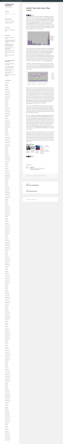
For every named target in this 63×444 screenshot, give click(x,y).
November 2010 (7, 355)
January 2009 (7, 393)
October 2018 (7, 213)
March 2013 (7, 311)
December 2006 (7, 436)
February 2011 (7, 350)
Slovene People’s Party (44, 64)
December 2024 (7, 111)
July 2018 (6, 216)
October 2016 (7, 247)
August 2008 (7, 402)
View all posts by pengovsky (34, 169)
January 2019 (7, 209)
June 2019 (6, 201)
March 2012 (7, 328)
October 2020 (7, 178)
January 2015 (7, 276)
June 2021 (6, 164)
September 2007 (7, 421)
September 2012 (7, 317)
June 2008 (6, 405)
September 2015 (7, 264)
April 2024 (6, 118)
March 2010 (7, 369)
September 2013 (7, 302)
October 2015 (7, 262)
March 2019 (7, 206)
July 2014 (6, 285)
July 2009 (6, 383)
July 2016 (6, 250)
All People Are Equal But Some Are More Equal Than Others (28, 151)
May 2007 (6, 427)
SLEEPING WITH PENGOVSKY (9, 4)
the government (43, 19)
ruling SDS (33, 22)
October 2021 (7, 161)
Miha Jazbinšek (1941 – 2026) (9, 50)
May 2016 (6, 254)
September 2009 (7, 379)
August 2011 (7, 340)
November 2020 (7, 176)
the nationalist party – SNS (43, 55)
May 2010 (6, 366)
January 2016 (7, 257)
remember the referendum (36, 115)
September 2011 (7, 338)
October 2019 (7, 195)
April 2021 (6, 168)
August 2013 (7, 304)
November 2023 (7, 123)
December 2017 (7, 228)
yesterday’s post (29, 103)
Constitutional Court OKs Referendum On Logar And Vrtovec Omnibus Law (9, 45)
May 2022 (6, 151)
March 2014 (7, 292)
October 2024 (7, 113)
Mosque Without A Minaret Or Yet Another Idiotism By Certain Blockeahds (42, 152)
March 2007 (7, 431)
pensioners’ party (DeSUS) (47, 51)
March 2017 (7, 238)
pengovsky (6, 63)
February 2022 (7, 156)
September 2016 (7, 249)
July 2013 (6, 305)
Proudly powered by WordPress (31, 199)
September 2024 (7, 115)
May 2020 (6, 183)
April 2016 (6, 256)
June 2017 (6, 235)
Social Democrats (31, 23)
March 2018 (7, 223)
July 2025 (6, 101)
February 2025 (7, 108)
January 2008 (7, 414)
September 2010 (7, 359)
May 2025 (6, 104)
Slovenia (44, 175)
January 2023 (7, 139)
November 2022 (7, 142)
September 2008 (7, 400)
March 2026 (7, 89)
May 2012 (6, 324)
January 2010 (7, 372)
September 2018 (7, 214)
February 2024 (7, 121)
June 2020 (6, 182)
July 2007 (6, 424)
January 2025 (7, 109)
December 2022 (7, 140)
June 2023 (6, 130)
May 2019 (6, 202)
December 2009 (7, 374)
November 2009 (7, 376)
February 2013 (7, 312)
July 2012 (6, 321)
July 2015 (6, 268)
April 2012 (6, 326)
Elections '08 (40, 175)
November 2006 (7, 438)
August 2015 (7, 266)
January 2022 (7, 158)
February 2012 (7, 329)
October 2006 (7, 439)
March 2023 (7, 135)
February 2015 (7, 274)
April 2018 (6, 221)
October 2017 (7, 231)
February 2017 (7, 240)
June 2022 (6, 149)
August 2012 (7, 319)
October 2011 (7, 336)
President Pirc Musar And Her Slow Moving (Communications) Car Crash (10, 41)
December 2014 (7, 278)
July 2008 (6, 403)
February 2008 (7, 412)
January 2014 (7, 295)
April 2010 (6, 367)
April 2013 (6, 309)
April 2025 (6, 106)
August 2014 (7, 283)
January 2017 (7, 242)
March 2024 (7, 120)
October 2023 (7, 125)
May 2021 (6, 166)
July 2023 (6, 128)
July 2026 (6, 84)
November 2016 (7, 245)
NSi (39, 63)
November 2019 (7, 194)
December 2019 (7, 192)
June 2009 (6, 384)
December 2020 (7, 175)
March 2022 (7, 154)
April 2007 (6, 429)
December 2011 (7, 333)
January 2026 (7, 92)
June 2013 (6, 307)
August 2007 (7, 422)
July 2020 (6, 180)
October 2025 (7, 97)
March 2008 (7, 410)
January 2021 (7, 173)
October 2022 (7, 144)
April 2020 (6, 185)
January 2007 (7, 434)
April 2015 (6, 271)
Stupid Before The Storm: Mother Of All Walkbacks (37, 151)
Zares (37, 48)
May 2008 (6, 407)
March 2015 (7, 273)
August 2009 (7, 381)
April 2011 (6, 347)
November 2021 (7, 159)
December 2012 (7, 316)
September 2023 (7, 127)
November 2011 (7, 335)
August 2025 (7, 99)
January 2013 (7, 314)
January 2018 (7, 226)
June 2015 (6, 269)
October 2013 (7, 300)
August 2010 (7, 360)
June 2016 (6, 252)
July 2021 (6, 163)
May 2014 (6, 288)
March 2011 (7, 348)
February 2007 (7, 433)
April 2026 (6, 87)
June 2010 (6, 364)
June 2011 (6, 343)
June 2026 (6, 85)
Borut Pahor (35, 97)
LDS (50, 48)
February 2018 (7, 225)
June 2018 (6, 218)
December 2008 (7, 395)
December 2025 (7, 94)
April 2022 (6, 152)
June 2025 (6, 103)
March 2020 (7, 187)
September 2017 (7, 233)
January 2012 (7, 331)
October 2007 (7, 419)
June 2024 (6, 116)
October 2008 (7, 398)
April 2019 (6, 204)
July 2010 (6, 362)
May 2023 (6, 132)
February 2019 (7, 207)
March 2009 (7, 390)
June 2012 (6, 323)
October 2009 (7, 378)
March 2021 (7, 170)
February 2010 (7, 371)
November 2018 (7, 211)
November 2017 (7, 230)
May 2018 (6, 219)
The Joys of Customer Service (47, 150)
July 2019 (6, 199)
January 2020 (7, 190)
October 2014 (7, 280)
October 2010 (7, 357)
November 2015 (7, 261)
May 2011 (6, 345)
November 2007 (7, 417)
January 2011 (7, 352)
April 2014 (6, 290)
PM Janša (38, 22)
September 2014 (7, 281)
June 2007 (6, 426)
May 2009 (6, 386)
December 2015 (7, 259)
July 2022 (6, 147)
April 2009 (6, 388)
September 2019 (7, 197)
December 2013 (7, 297)
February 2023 (7, 137)
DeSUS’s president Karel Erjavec (41, 126)
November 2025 (7, 96)
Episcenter (47, 16)
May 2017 (6, 237)
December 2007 (7, 415)
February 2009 (7, 391)
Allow (59, 1)
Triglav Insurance (46, 115)
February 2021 (7, 171)
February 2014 (7, 293)
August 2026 (7, 82)
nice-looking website (48, 60)
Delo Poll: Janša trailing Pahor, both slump (33, 151)
